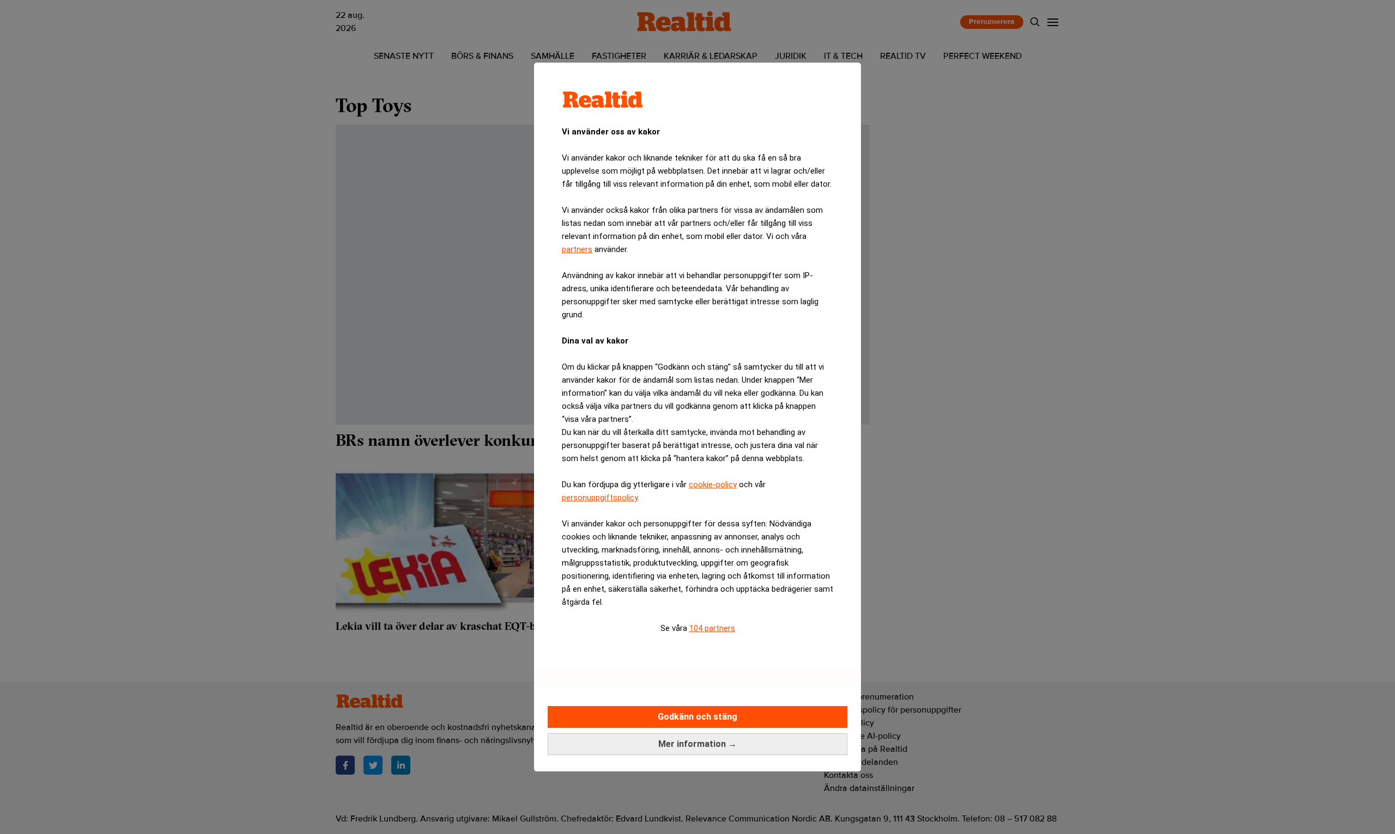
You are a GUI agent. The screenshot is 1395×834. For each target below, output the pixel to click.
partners (577, 249)
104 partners (712, 628)
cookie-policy (713, 484)
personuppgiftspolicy (600, 497)
